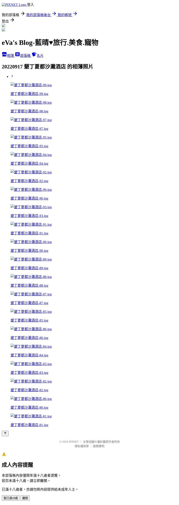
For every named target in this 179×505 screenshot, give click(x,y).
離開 (25, 498)
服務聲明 (98, 446)
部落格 (25, 56)
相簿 (11, 56)
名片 (40, 56)
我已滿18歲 (10, 498)
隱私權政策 (82, 446)
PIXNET (74, 441)
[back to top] (5, 433)
